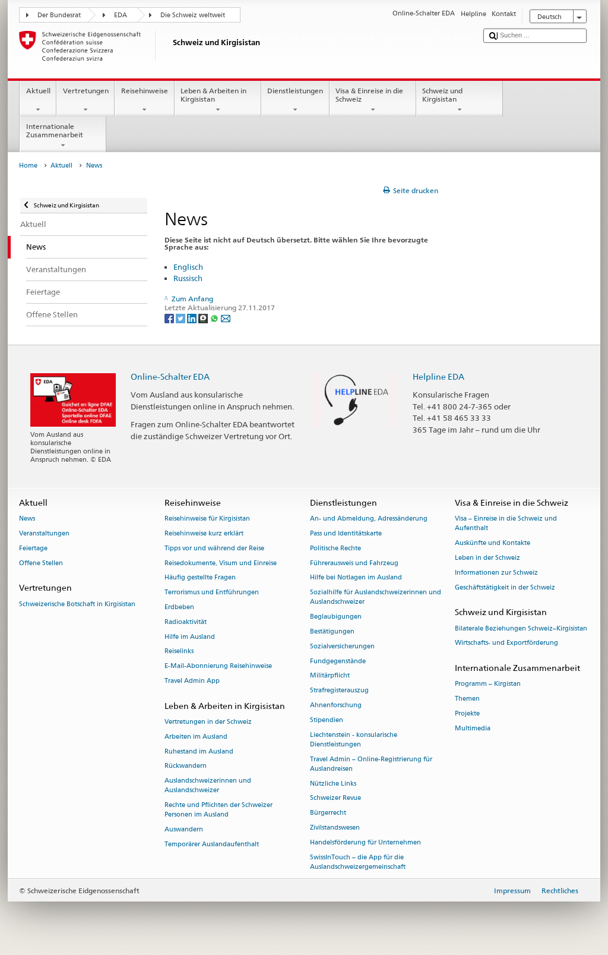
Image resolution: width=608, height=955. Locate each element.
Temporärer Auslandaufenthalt (211, 845)
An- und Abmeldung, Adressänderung (369, 518)
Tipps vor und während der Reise (214, 548)
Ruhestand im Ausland (198, 751)
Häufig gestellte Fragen (200, 578)
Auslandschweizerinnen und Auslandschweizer (207, 786)
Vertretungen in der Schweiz (208, 722)
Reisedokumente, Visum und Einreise (220, 563)
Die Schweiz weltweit (192, 15)
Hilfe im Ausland (189, 637)
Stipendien (326, 720)
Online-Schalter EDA (170, 376)
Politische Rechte (335, 548)
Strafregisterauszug (339, 691)
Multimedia (472, 728)
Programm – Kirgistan (488, 684)
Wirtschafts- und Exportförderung (506, 643)
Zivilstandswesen (335, 827)
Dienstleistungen (295, 90)
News (27, 518)
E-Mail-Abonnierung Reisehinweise (218, 666)
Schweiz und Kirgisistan (442, 94)
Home (28, 165)
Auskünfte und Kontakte (492, 543)
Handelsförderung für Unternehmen (365, 842)
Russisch (187, 278)
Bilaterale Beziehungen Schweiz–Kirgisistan (521, 628)
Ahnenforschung (336, 705)
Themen (467, 699)
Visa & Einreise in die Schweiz (369, 94)
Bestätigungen (332, 631)
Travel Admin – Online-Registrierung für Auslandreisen (371, 764)
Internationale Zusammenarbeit (54, 130)
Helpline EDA (438, 376)
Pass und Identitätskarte (346, 533)
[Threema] (204, 317)
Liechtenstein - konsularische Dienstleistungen (353, 739)
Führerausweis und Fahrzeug (354, 563)
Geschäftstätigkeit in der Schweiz (505, 587)
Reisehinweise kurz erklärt (203, 533)
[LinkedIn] (192, 317)
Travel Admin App (192, 681)
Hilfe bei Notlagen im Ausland (356, 578)
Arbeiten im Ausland (195, 736)
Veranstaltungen (44, 533)
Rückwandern (185, 766)
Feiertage (33, 548)
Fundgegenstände (338, 661)
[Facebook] (170, 317)
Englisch (188, 267)
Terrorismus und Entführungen (211, 593)
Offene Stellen (41, 563)
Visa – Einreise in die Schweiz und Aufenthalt (506, 523)
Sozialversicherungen (342, 646)
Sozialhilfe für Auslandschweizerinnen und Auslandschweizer (375, 597)
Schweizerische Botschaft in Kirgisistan (77, 604)
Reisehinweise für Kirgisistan (207, 518)
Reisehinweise (144, 90)
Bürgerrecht (328, 813)
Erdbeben (179, 607)
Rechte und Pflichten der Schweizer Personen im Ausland (218, 810)
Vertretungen (86, 90)
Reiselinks (179, 651)
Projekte (467, 713)
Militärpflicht (330, 676)
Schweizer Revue (335, 798)
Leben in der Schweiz (487, 558)
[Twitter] (181, 317)
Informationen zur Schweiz (496, 572)
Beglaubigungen (336, 617)
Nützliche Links (333, 783)
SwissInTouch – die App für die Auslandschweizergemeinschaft (358, 862)
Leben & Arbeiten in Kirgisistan (213, 94)
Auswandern (183, 830)
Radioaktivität (185, 622)
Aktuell (38, 90)
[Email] (225, 317)
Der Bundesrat (59, 15)
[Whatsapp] (215, 317)
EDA (120, 15)
